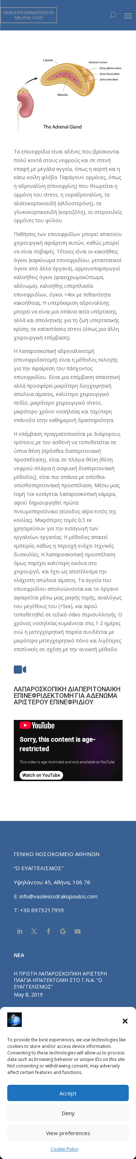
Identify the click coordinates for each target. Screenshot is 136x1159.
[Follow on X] (34, 931)
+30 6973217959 (42, 910)
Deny (68, 1113)
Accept (68, 1093)
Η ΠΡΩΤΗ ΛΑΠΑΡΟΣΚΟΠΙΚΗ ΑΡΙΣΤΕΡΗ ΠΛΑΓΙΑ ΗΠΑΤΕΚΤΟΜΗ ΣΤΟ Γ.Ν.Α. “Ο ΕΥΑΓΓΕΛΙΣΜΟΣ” (60, 980)
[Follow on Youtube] (77, 931)
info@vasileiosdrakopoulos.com (59, 896)
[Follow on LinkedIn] (19, 931)
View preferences (68, 1133)
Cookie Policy (64, 1149)
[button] (125, 1021)
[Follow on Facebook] (48, 931)
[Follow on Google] (63, 931)
